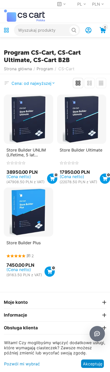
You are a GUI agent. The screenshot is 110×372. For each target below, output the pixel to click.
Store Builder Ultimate (81, 150)
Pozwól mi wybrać (22, 363)
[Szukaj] (74, 30)
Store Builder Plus (23, 242)
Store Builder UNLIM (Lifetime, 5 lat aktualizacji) (26, 152)
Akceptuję (92, 363)
